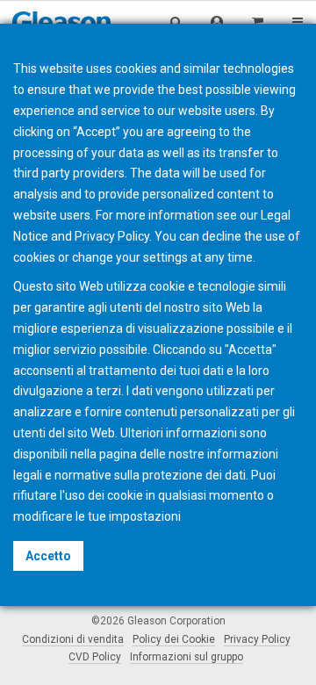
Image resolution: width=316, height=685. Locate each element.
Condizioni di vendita (73, 639)
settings (165, 257)
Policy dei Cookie (174, 639)
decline (221, 236)
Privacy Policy (257, 639)
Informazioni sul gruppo (186, 657)
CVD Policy (94, 657)
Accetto (48, 556)
